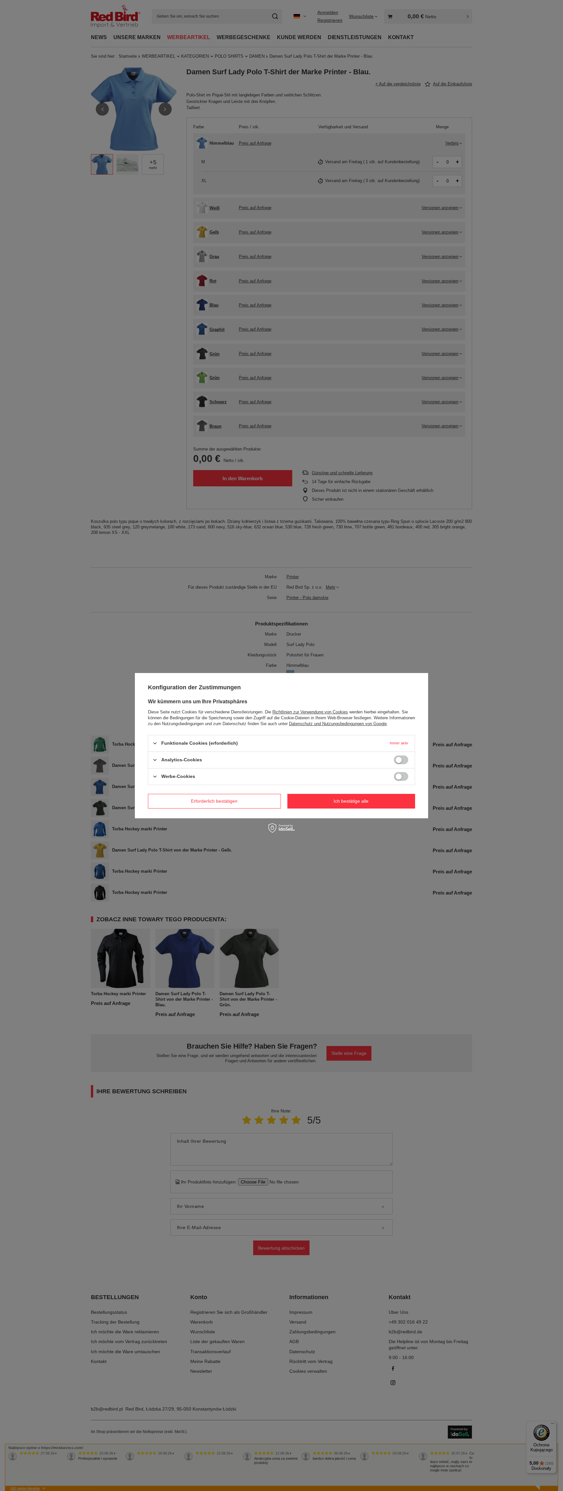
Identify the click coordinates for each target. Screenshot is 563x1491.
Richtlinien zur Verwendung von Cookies (310, 711)
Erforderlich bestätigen (214, 801)
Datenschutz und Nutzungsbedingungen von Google (338, 723)
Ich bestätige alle (351, 801)
